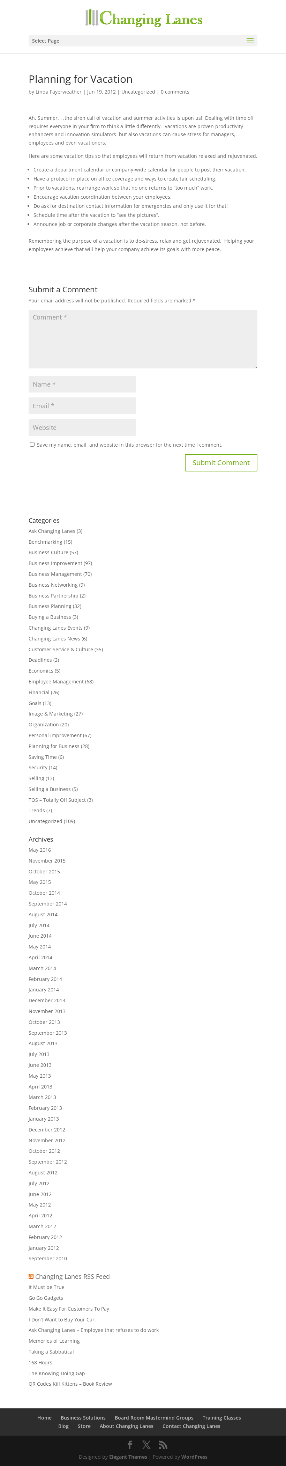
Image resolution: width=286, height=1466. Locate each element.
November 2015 (47, 860)
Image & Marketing (51, 713)
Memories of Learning (54, 1340)
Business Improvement (55, 563)
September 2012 (48, 1161)
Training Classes (222, 1417)
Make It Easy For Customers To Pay (69, 1308)
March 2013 (42, 1097)
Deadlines (40, 660)
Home (44, 1417)
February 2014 (45, 979)
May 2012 (40, 1204)
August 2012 (43, 1172)
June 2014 (40, 935)
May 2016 (40, 849)
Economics (41, 670)
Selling (36, 778)
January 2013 (44, 1118)
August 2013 (43, 1043)
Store (84, 1426)
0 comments (175, 91)
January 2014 (44, 989)
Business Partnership (53, 595)
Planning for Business (54, 746)
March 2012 (42, 1226)
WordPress (194, 1456)
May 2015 (40, 882)
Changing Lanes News (54, 638)
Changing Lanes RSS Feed (72, 1276)
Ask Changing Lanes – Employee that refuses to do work (94, 1330)
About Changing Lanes (126, 1426)
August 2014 (43, 914)
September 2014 (48, 903)
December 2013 (47, 1000)
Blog (63, 1426)
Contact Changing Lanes (191, 1426)
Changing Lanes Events (56, 627)
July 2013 (39, 1054)
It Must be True (47, 1287)
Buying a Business (50, 617)
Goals (35, 703)
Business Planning (50, 606)
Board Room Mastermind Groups (154, 1417)
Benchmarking (45, 541)
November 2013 (47, 1011)
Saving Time (43, 757)
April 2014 (40, 957)
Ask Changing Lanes (52, 531)
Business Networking (53, 584)
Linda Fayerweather (59, 91)
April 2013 (40, 1086)
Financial (39, 692)
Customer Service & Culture (61, 649)
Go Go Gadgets (46, 1298)
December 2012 (47, 1129)
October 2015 (44, 871)
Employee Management (56, 681)
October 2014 (44, 892)
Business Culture (48, 552)
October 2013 (44, 1022)
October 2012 (44, 1151)
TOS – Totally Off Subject (57, 800)
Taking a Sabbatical (51, 1351)
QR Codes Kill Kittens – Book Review (70, 1383)
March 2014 (42, 968)
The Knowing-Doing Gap (57, 1373)
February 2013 (45, 1108)
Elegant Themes (128, 1456)
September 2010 (48, 1258)
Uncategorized (138, 91)
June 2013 (40, 1065)
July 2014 (39, 925)
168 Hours (40, 1362)
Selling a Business (50, 789)
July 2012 (39, 1183)
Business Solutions (83, 1417)
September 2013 (48, 1032)
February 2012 (45, 1237)
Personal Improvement (55, 735)
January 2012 (44, 1248)
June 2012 (40, 1194)
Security (38, 767)
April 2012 (40, 1215)
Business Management (55, 574)
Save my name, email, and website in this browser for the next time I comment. (130, 444)
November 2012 (47, 1140)
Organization (44, 724)
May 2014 (40, 946)
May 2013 (40, 1075)
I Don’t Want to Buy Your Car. (62, 1319)
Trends (37, 810)
